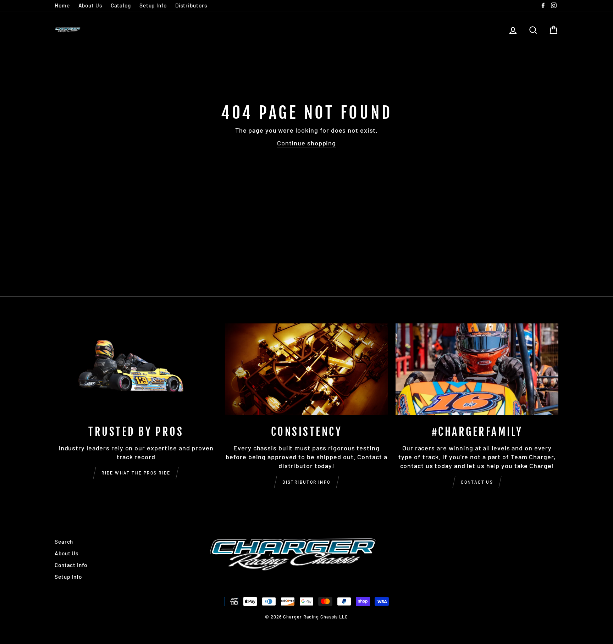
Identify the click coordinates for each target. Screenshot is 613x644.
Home (62, 5)
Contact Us (477, 481)
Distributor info (306, 481)
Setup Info (153, 5)
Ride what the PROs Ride (135, 472)
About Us (90, 5)
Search (64, 541)
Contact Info (71, 565)
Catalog (121, 5)
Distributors (191, 5)
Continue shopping (306, 143)
